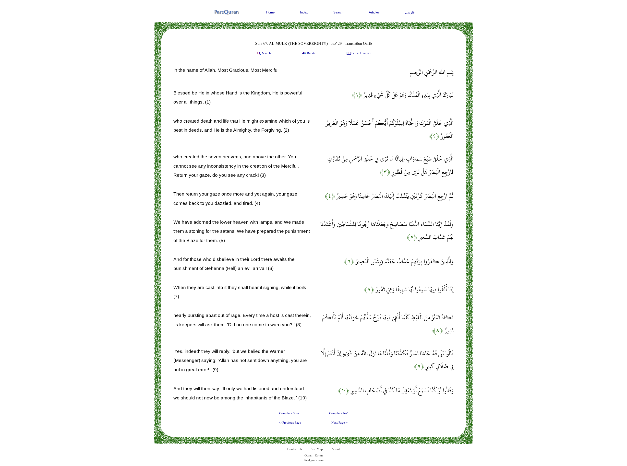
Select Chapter (361, 53)
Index (304, 12)
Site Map (317, 449)
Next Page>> (339, 422)
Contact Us (294, 449)
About (336, 449)
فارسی (409, 12)
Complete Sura (289, 413)
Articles (374, 12)
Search (338, 12)
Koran (319, 455)
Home (270, 12)
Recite (311, 53)
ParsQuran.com (314, 460)
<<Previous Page (290, 422)
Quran (308, 455)
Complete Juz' (338, 413)
